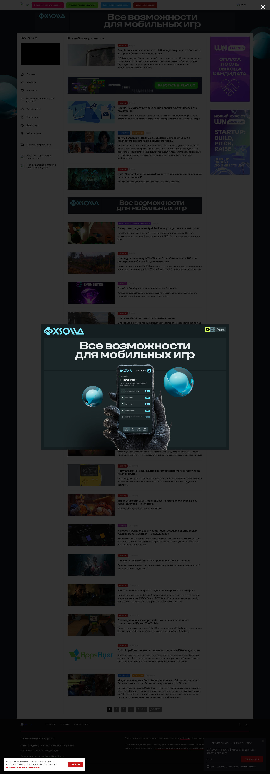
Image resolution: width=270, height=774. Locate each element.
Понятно (75, 764)
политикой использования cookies (23, 767)
